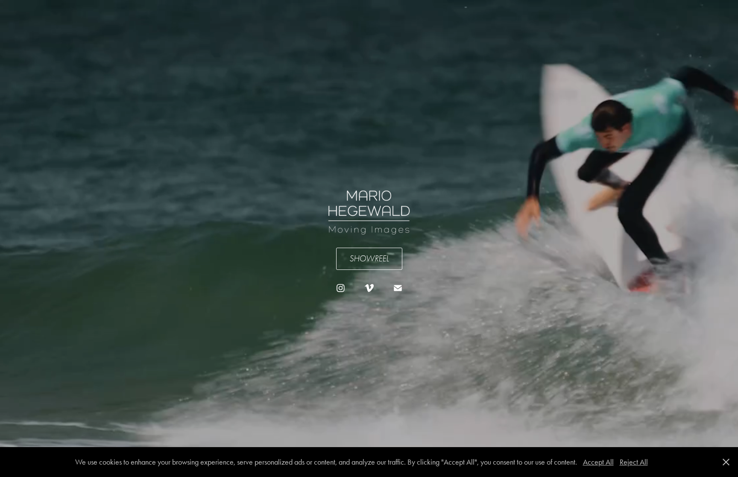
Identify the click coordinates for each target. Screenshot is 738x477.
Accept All (598, 462)
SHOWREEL (369, 258)
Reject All (634, 462)
